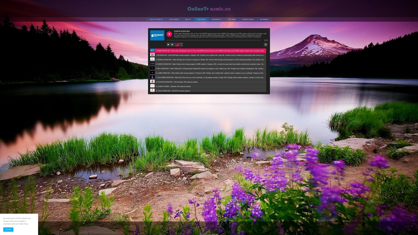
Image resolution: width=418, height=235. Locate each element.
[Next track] (172, 44)
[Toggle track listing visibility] (265, 44)
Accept (8, 229)
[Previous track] (168, 44)
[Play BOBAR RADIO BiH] (169, 34)
